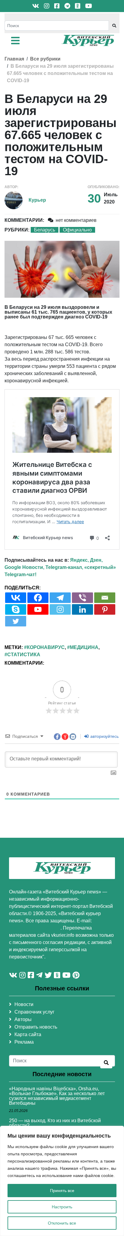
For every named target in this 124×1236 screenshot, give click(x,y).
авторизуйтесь (104, 736)
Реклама (24, 1042)
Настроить (62, 1206)
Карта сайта (27, 1034)
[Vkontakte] (15, 597)
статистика (23, 654)
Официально (77, 229)
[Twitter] (15, 621)
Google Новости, (24, 567)
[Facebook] (37, 597)
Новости (23, 1004)
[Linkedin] (82, 609)
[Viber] (82, 597)
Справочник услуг (34, 1011)
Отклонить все (62, 1223)
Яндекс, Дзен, (86, 560)
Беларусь (44, 229)
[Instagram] (60, 609)
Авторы (23, 1019)
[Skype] (15, 609)
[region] (62, 1181)
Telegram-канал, (64, 567)
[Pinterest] (104, 609)
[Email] (104, 597)
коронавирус (46, 647)
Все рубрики (45, 58)
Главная (14, 58)
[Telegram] (60, 597)
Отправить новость (35, 1026)
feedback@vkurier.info (34, 927)
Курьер (37, 200)
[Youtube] (37, 609)
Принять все (62, 1190)
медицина (84, 647)
